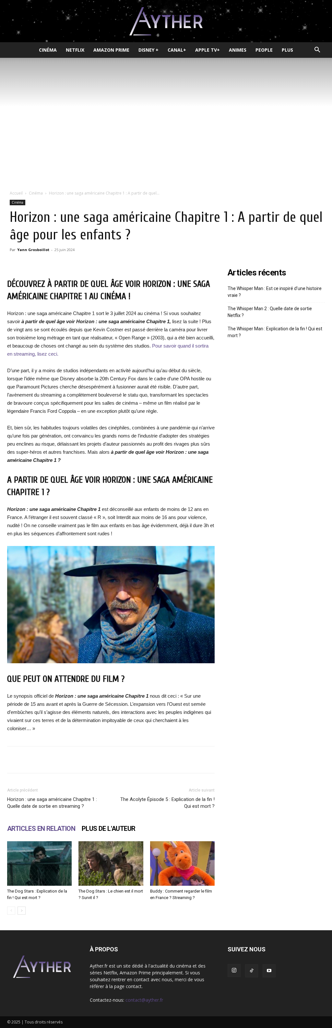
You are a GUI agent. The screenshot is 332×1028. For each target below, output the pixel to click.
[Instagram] (234, 970)
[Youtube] (269, 970)
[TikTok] (251, 970)
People (264, 50)
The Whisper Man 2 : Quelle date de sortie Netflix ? (270, 312)
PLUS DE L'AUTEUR (108, 828)
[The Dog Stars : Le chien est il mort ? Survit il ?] (110, 863)
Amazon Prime (111, 50)
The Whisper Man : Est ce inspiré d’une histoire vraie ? (275, 292)
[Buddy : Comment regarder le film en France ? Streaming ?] (182, 863)
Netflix (75, 50)
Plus (287, 50)
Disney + (148, 50)
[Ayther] (166, 21)
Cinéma (48, 50)
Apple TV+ (207, 50)
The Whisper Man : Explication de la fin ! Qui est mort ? (275, 332)
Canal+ (177, 50)
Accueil (16, 193)
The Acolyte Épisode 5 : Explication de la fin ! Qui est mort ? (167, 802)
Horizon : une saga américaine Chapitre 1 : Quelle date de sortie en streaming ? (52, 802)
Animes (237, 50)
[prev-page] (11, 911)
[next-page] (22, 911)
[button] (317, 50)
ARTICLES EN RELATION (41, 828)
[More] (204, 759)
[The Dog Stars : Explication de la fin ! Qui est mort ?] (39, 863)
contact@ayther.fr (144, 1000)
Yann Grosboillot (33, 249)
